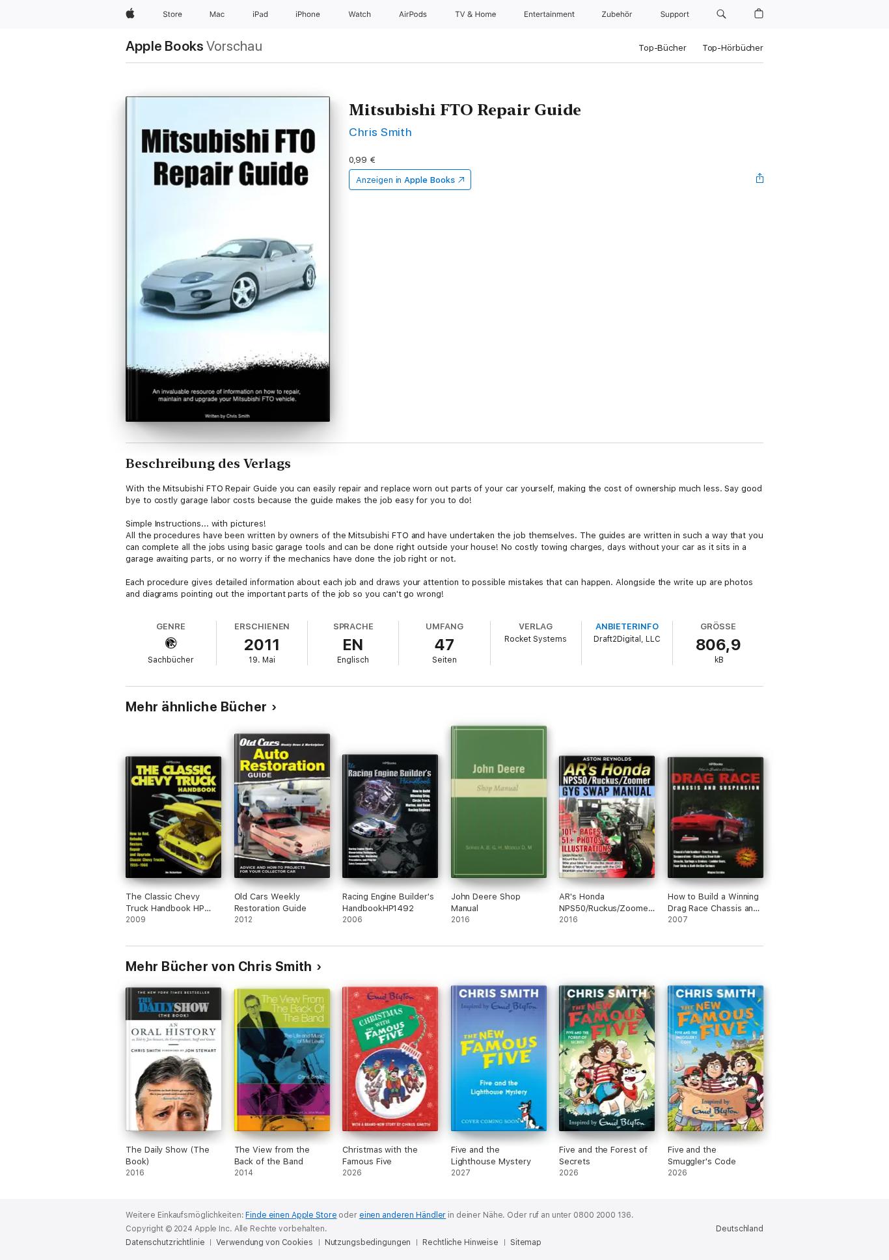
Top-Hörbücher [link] (732, 48)
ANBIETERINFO (627, 626)
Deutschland (739, 1228)
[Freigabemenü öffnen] (760, 179)
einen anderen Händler (402, 1215)
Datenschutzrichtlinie (165, 1242)
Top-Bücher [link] (662, 48)
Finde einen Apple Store (290, 1215)
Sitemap (525, 1242)
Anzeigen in (405, 180)
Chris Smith (380, 132)
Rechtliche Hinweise (460, 1242)
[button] (721, 14)
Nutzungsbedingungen (368, 1242)
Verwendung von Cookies (264, 1242)
